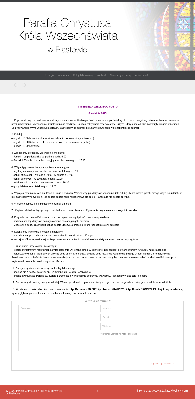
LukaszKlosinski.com (175, 390)
